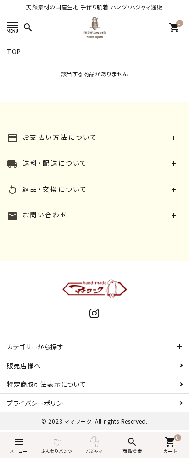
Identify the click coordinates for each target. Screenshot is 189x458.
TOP (14, 51)
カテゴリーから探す (35, 346)
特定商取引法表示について (46, 384)
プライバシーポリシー (38, 403)
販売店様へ (24, 365)
